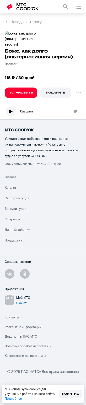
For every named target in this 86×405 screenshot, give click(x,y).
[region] (43, 112)
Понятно (70, 394)
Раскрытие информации (23, 327)
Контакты (12, 317)
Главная (10, 177)
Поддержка (13, 240)
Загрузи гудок (15, 209)
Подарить (55, 93)
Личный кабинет (17, 230)
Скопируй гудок (17, 198)
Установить (21, 93)
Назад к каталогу (26, 22)
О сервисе (12, 219)
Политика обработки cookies (26, 346)
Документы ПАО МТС (21, 337)
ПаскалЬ (11, 64)
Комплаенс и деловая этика (25, 356)
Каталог (10, 188)
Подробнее (13, 399)
